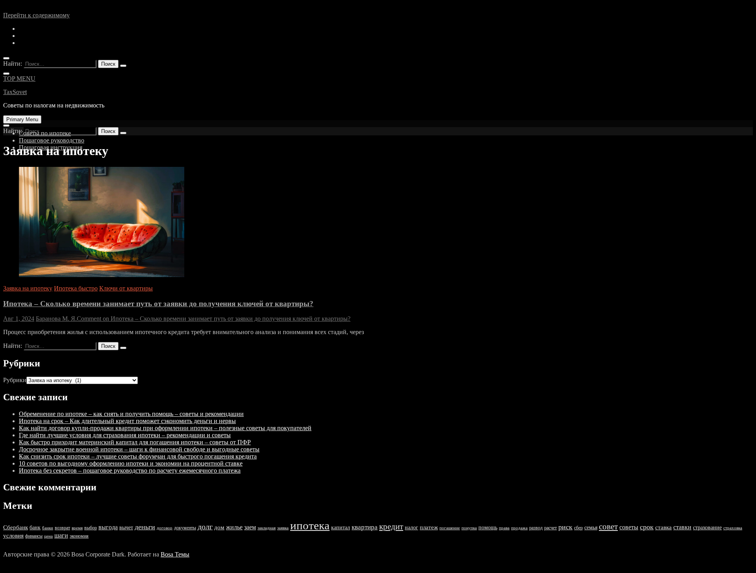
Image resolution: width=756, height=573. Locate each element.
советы (628, 527)
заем (250, 527)
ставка (663, 527)
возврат (62, 527)
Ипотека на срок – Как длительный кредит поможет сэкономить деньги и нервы (127, 421)
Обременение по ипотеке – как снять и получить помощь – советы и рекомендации (131, 413)
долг (205, 527)
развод (536, 527)
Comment (213, 318)
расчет (550, 527)
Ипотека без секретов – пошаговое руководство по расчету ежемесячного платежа (130, 470)
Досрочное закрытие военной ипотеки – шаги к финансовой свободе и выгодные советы (139, 449)
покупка (469, 528)
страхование (707, 527)
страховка (732, 528)
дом (219, 527)
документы (185, 527)
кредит (391, 526)
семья (590, 527)
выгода (108, 527)
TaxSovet (15, 92)
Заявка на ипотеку (27, 288)
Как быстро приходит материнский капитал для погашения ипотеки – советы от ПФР (135, 442)
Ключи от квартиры (126, 288)
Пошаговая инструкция (50, 147)
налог (411, 527)
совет (608, 526)
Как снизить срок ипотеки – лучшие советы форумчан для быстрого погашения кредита (138, 456)
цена (48, 536)
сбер (578, 527)
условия (13, 535)
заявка (283, 528)
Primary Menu (22, 119)
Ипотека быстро (76, 288)
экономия (79, 536)
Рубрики (14, 380)
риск (565, 527)
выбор (90, 527)
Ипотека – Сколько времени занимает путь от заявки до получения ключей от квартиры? (158, 303)
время (77, 528)
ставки (682, 527)
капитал (340, 527)
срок (647, 527)
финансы (34, 536)
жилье (234, 527)
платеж (429, 527)
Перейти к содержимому (36, 15)
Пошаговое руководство (51, 140)
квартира (365, 527)
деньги (145, 527)
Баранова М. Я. (56, 318)
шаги (61, 535)
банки (47, 528)
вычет (126, 527)
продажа (519, 528)
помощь (487, 527)
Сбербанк (15, 527)
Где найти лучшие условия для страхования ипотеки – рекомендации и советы (125, 435)
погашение (449, 528)
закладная (267, 528)
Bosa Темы (175, 554)
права (504, 528)
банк (35, 527)
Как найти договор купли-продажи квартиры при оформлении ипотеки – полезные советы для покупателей (165, 428)
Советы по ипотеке (45, 133)
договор (164, 528)
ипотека (310, 525)
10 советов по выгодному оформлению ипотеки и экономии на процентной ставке (131, 463)
